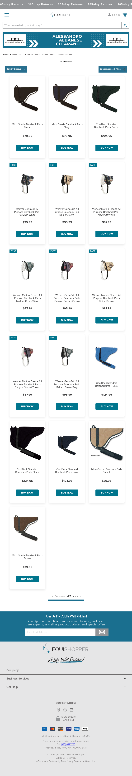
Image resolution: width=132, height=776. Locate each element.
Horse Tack (16, 55)
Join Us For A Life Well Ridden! (66, 616)
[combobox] (66, 25)
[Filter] (113, 69)
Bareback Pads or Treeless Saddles (40, 55)
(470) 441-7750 (68, 744)
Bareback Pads (65, 55)
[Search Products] (125, 25)
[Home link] (6, 54)
